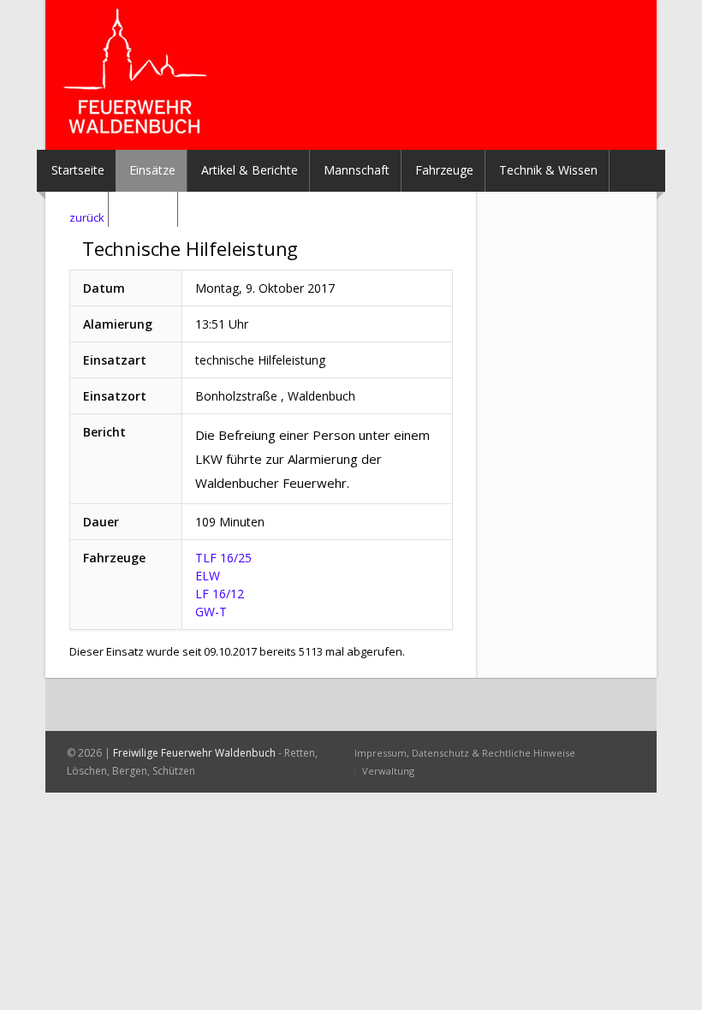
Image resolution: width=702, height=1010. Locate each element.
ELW (207, 575)
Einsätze (152, 170)
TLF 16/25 (223, 558)
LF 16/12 (219, 593)
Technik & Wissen (548, 170)
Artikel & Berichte (249, 170)
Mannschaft (357, 170)
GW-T (211, 611)
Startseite (77, 170)
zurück (86, 217)
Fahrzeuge (444, 170)
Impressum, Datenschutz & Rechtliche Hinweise (464, 752)
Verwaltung (388, 770)
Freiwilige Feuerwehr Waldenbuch (194, 753)
